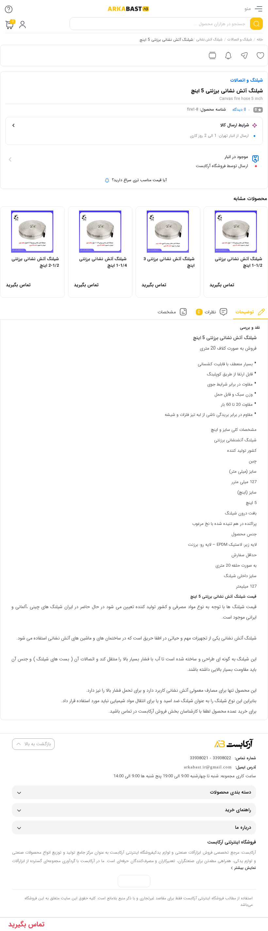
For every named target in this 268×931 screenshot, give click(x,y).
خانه (260, 40)
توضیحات (245, 311)
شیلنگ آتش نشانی (209, 40)
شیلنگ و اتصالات (239, 40)
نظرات (207, 311)
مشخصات (167, 311)
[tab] (250, 313)
